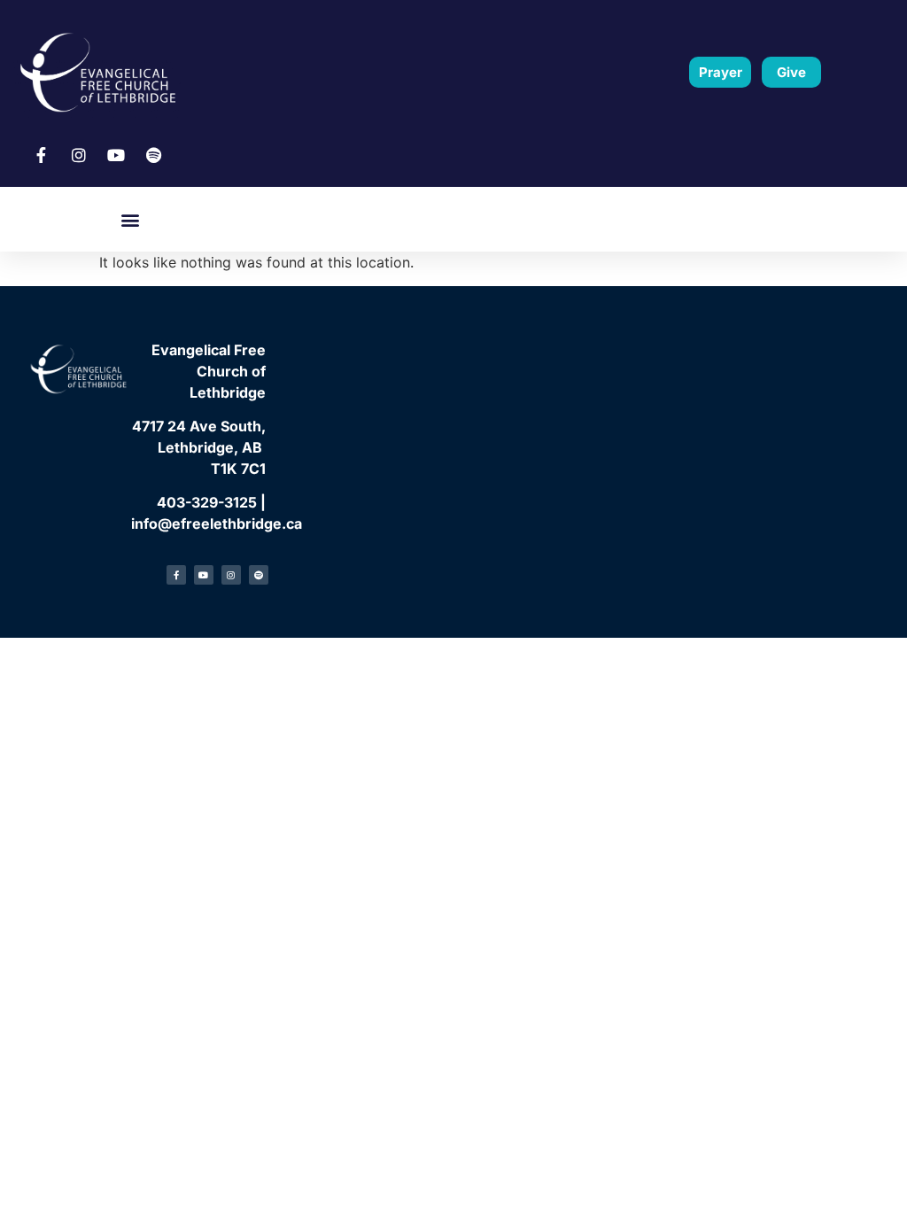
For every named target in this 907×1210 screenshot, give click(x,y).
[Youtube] (203, 575)
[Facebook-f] (176, 575)
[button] (129, 219)
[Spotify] (258, 575)
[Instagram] (231, 575)
